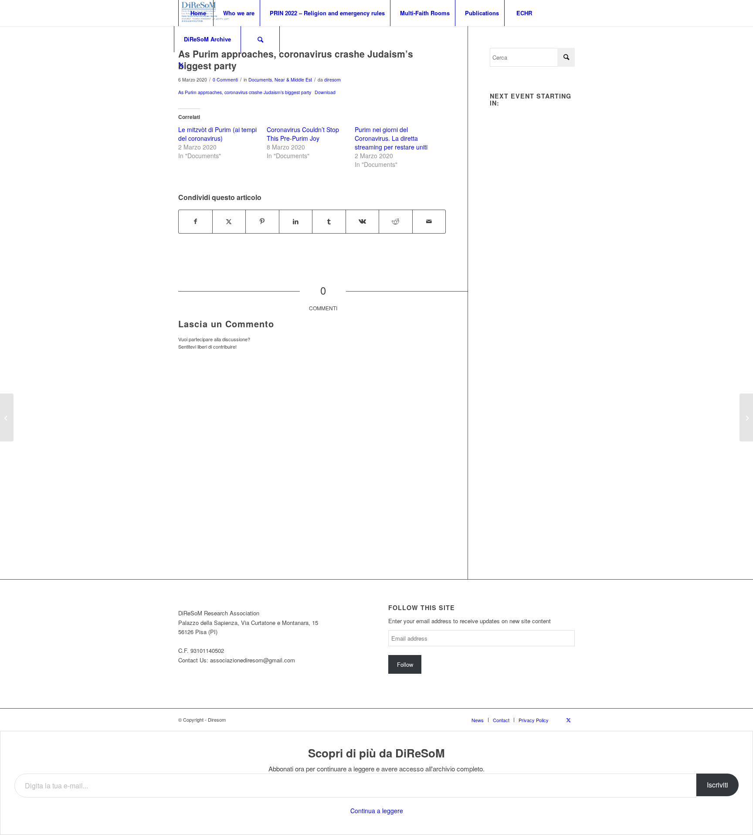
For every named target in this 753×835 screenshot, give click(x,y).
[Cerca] (260, 39)
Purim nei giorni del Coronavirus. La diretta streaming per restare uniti (391, 138)
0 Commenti (225, 79)
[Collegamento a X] (180, 64)
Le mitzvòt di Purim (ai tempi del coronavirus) (217, 134)
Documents (260, 79)
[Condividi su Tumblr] (329, 221)
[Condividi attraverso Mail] (429, 221)
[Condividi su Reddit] (395, 221)
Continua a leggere (376, 810)
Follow (405, 664)
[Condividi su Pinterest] (262, 221)
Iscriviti (717, 785)
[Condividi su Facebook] (195, 221)
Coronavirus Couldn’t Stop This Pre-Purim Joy (303, 134)
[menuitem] (197, 13)
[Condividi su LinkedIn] (295, 221)
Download (325, 92)
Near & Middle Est (293, 79)
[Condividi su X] (229, 221)
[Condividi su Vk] (362, 221)
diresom (332, 79)
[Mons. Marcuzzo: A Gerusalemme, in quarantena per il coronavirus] (7, 417)
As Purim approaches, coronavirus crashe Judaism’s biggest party (244, 92)
